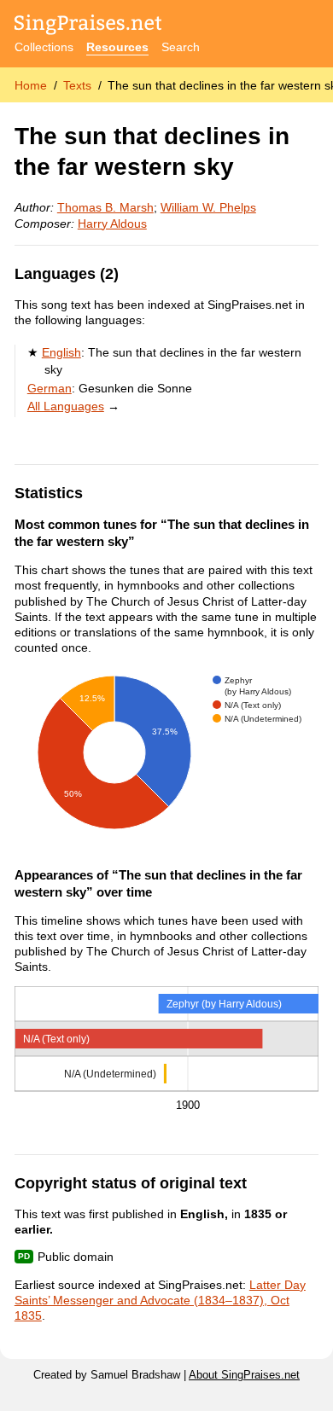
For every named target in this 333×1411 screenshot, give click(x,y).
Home (31, 85)
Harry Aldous (112, 223)
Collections (44, 47)
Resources (117, 47)
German (49, 388)
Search (180, 47)
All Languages (65, 406)
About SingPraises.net (244, 1375)
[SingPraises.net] (88, 26)
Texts (77, 85)
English (61, 352)
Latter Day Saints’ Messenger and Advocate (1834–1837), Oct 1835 (160, 1300)
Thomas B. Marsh (105, 207)
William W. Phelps (208, 207)
